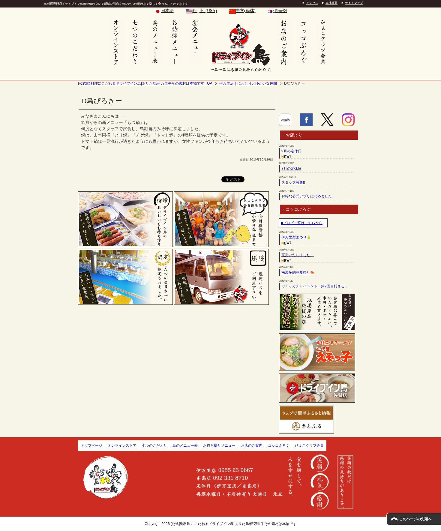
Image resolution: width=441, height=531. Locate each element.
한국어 (280, 10)
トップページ (91, 445)
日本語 (167, 10)
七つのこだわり (154, 445)
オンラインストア (122, 445)
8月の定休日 (291, 168)
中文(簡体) (246, 10)
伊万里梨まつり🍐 (296, 237)
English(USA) (205, 10)
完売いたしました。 (297, 255)
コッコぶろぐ (279, 445)
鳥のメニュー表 (185, 445)
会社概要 (332, 2)
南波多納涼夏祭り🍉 (298, 272)
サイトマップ (354, 2)
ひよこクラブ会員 (309, 445)
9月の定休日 (291, 151)
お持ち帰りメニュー (219, 445)
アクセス (312, 2)
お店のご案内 (251, 445)
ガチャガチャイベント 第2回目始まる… (314, 286)
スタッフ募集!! (293, 182)
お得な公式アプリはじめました (306, 196)
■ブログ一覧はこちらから (301, 223)
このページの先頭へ (415, 519)
